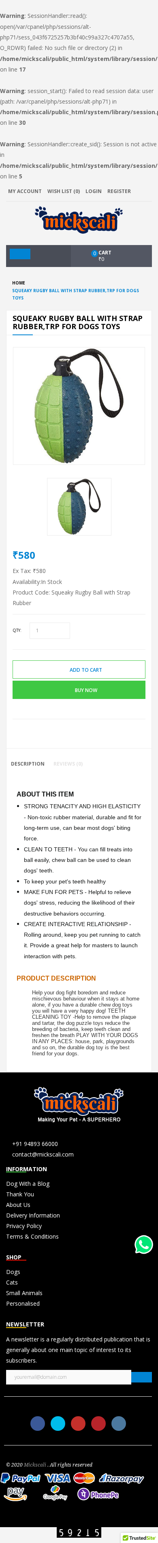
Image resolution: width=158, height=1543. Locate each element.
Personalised (23, 1303)
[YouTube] (78, 1423)
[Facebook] (37, 1423)
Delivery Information (33, 1215)
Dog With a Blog (27, 1183)
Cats (12, 1282)
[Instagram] (118, 1423)
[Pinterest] (98, 1423)
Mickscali (35, 1465)
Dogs (13, 1272)
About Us (18, 1205)
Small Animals (24, 1293)
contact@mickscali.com (43, 1154)
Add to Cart (86, 669)
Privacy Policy (24, 1226)
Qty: (17, 630)
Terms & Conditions (32, 1236)
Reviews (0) (68, 763)
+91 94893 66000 (35, 1144)
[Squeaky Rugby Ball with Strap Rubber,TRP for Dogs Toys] (79, 506)
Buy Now (86, 690)
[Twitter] (58, 1423)
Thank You (20, 1194)
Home (18, 283)
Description (28, 763)
